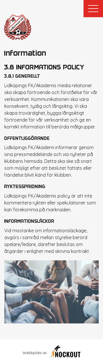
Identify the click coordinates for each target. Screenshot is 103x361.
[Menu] (93, 8)
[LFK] (17, 27)
